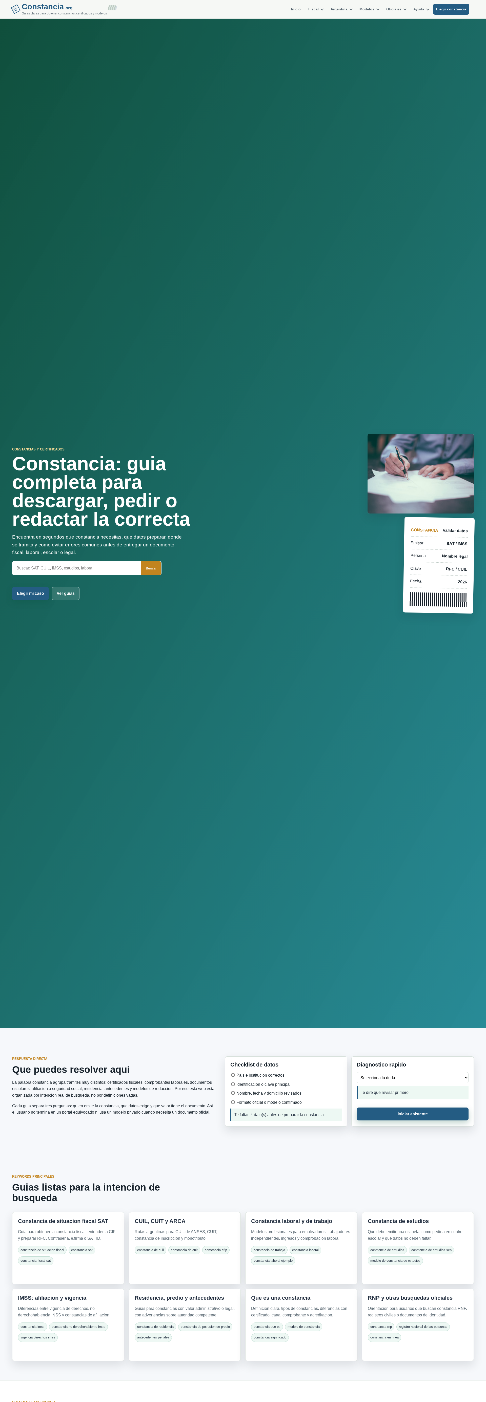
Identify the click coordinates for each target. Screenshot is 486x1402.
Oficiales (393, 9)
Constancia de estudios (398, 1221)
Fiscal (313, 9)
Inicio (296, 9)
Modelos (366, 9)
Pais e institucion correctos (260, 1075)
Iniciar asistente (413, 1114)
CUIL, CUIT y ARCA (160, 1221)
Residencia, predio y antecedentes (179, 1298)
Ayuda (418, 9)
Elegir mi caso (30, 593)
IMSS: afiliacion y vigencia (52, 1298)
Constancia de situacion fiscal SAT (63, 1221)
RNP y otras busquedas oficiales (410, 1298)
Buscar (151, 568)
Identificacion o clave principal (263, 1084)
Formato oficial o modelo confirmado (268, 1102)
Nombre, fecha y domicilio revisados (268, 1093)
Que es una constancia (280, 1298)
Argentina (339, 9)
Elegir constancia (451, 9)
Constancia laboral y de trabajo (291, 1221)
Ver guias (66, 593)
